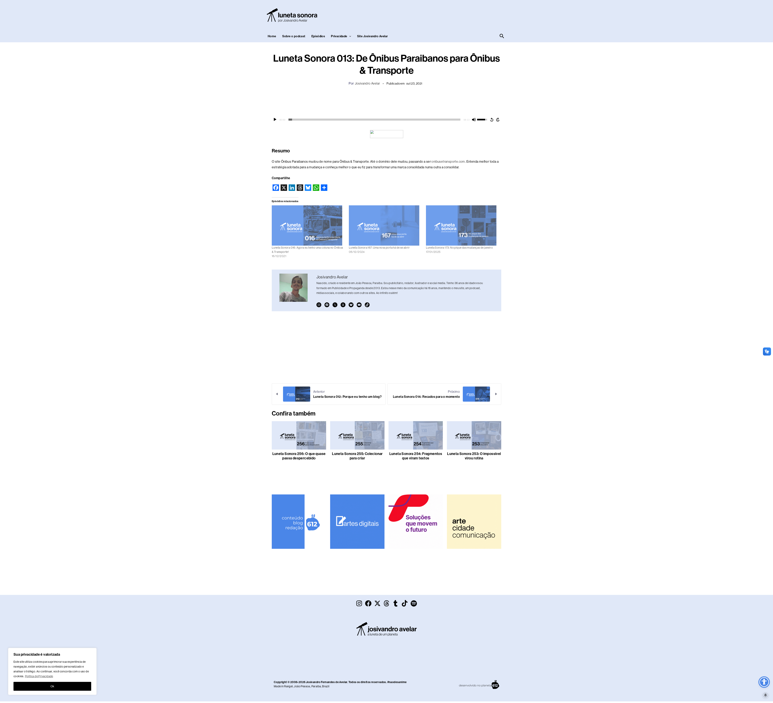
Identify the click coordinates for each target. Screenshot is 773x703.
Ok (52, 686)
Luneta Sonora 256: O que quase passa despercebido (299, 456)
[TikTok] (367, 304)
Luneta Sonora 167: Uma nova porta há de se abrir (379, 247)
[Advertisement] (432, 14)
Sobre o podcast (293, 36)
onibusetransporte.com (448, 161)
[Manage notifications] (765, 695)
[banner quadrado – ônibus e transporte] (416, 521)
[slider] (374, 120)
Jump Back (492, 120)
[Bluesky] (351, 304)
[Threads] (343, 304)
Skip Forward (498, 120)
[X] (335, 304)
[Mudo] (474, 120)
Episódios (318, 36)
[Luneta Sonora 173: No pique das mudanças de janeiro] (462, 225)
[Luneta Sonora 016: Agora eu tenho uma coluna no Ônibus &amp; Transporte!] (308, 225)
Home (272, 36)
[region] (52, 671)
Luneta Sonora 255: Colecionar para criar (357, 456)
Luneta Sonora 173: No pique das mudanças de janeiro (459, 247)
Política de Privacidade (39, 676)
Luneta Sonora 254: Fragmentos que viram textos (415, 456)
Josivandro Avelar (367, 83)
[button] (349, 36)
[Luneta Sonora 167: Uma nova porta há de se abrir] (385, 225)
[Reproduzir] (275, 120)
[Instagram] (318, 304)
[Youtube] (359, 304)
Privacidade (339, 36)
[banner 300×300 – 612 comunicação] (299, 521)
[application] (386, 120)
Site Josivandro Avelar (372, 36)
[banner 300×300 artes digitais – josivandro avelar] (357, 521)
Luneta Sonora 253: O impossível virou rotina (474, 456)
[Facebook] (326, 304)
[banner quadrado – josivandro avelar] (474, 521)
